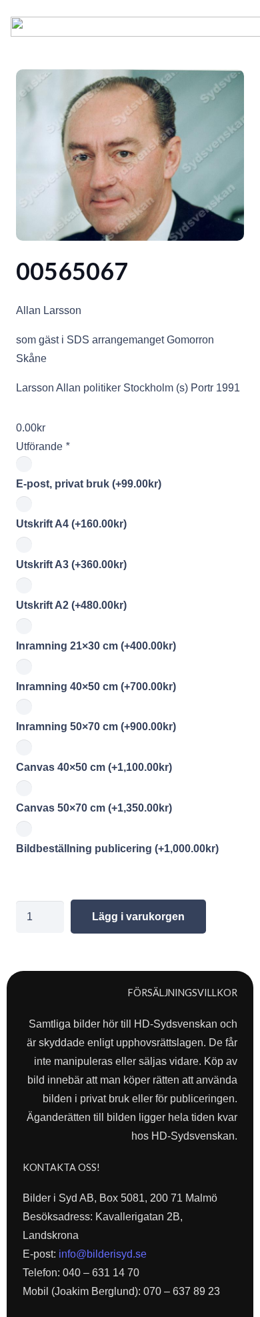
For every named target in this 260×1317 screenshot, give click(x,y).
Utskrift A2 (71, 605)
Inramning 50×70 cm (96, 726)
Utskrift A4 (71, 523)
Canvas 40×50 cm (94, 767)
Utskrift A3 (71, 564)
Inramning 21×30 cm (96, 645)
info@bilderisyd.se (103, 1254)
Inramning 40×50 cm (96, 686)
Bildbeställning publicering (117, 848)
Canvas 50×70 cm (94, 808)
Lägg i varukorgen (138, 916)
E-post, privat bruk (88, 483)
